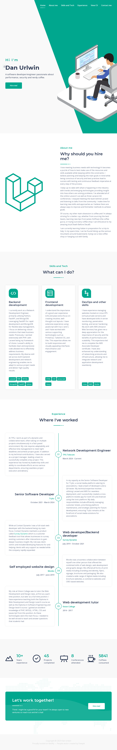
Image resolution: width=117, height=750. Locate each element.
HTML (48, 379)
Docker (97, 384)
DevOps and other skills (94, 304)
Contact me (106, 5)
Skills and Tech (67, 5)
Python (29, 384)
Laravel (12, 379)
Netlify (51, 743)
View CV (94, 5)
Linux (85, 384)
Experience (82, 5)
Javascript (61, 379)
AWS (90, 384)
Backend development (18, 304)
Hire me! (13, 85)
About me (53, 5)
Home (42, 5)
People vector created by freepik (71, 743)
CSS (54, 379)
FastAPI (21, 384)
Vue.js (48, 384)
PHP (18, 379)
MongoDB (13, 384)
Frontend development (54, 304)
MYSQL (25, 379)
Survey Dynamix (21, 533)
